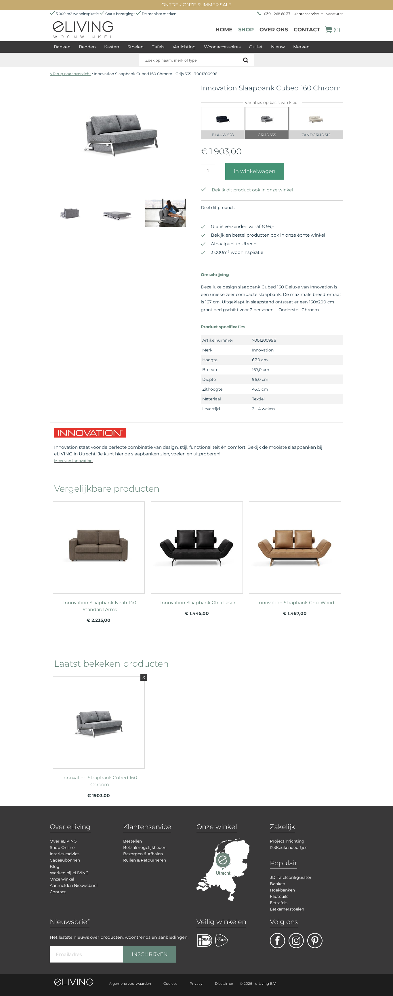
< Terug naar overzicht (70, 73)
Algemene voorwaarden (130, 983)
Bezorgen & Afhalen (143, 853)
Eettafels (278, 902)
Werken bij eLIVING (69, 872)
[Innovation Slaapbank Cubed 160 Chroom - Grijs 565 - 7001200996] (121, 181)
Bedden (87, 47)
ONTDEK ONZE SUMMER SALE (196, 4)
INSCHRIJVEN (150, 954)
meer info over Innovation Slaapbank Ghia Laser (197, 545)
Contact (307, 29)
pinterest (315, 940)
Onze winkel (62, 879)
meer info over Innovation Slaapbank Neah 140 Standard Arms (99, 545)
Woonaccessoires (222, 47)
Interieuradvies (64, 853)
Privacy (196, 983)
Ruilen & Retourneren (144, 860)
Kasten (111, 47)
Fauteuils (279, 896)
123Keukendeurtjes (288, 847)
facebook (277, 940)
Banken (62, 47)
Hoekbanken (282, 890)
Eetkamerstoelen (287, 909)
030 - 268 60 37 (277, 14)
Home (223, 29)
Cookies (170, 983)
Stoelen (135, 47)
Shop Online (62, 847)
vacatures (334, 14)
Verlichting (184, 47)
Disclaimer (224, 983)
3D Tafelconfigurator (291, 877)
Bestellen (132, 841)
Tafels (158, 47)
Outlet (256, 47)
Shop (246, 29)
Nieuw (278, 47)
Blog (55, 866)
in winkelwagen (254, 171)
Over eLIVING (63, 841)
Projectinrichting (287, 841)
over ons (274, 29)
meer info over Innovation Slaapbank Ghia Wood (295, 545)
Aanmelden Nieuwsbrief (74, 885)
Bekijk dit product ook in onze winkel (252, 190)
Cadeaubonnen (65, 860)
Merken (301, 47)
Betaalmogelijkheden (144, 847)
